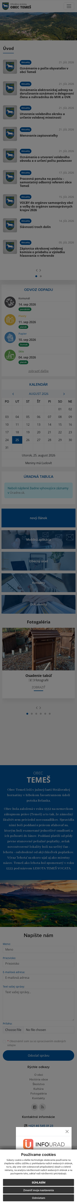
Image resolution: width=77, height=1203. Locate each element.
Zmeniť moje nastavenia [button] (38, 1190)
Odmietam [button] (38, 1197)
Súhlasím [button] (38, 1182)
